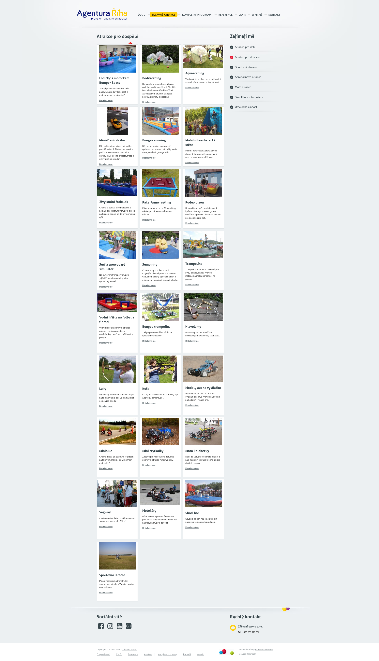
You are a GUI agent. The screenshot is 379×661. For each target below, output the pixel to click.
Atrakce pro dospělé (247, 57)
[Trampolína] (194, 263)
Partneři (187, 654)
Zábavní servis (129, 649)
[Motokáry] (149, 510)
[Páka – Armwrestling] (156, 202)
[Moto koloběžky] (197, 450)
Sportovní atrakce (246, 67)
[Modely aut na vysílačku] (203, 387)
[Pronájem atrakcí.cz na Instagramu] (110, 627)
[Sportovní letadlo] (112, 575)
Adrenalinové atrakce (248, 77)
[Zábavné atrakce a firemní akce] (142, 14)
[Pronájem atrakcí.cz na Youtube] (119, 627)
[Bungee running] (154, 140)
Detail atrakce (106, 100)
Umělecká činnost (246, 106)
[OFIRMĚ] (257, 14)
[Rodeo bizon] (194, 202)
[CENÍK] (242, 14)
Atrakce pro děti (245, 47)
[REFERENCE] (226, 14)
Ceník (119, 654)
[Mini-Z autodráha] (112, 140)
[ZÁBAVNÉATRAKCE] (163, 14)
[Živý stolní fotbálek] (113, 201)
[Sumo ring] (150, 264)
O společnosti (103, 654)
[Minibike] (105, 450)
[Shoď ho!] (192, 512)
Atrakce (148, 654)
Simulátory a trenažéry (249, 97)
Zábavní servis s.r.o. (250, 626)
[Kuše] (146, 388)
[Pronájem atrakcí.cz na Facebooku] (101, 627)
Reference (133, 654)
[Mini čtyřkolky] (153, 450)
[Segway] (105, 512)
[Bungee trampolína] (156, 326)
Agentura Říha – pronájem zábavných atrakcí (102, 14)
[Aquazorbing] (194, 73)
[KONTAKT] (274, 14)
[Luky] (102, 388)
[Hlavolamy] (193, 326)
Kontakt (200, 654)
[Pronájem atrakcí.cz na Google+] (128, 627)
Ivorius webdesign (264, 649)
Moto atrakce (243, 87)
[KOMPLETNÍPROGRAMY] (197, 14)
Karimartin (251, 654)
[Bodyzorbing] (151, 78)
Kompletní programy (167, 654)
